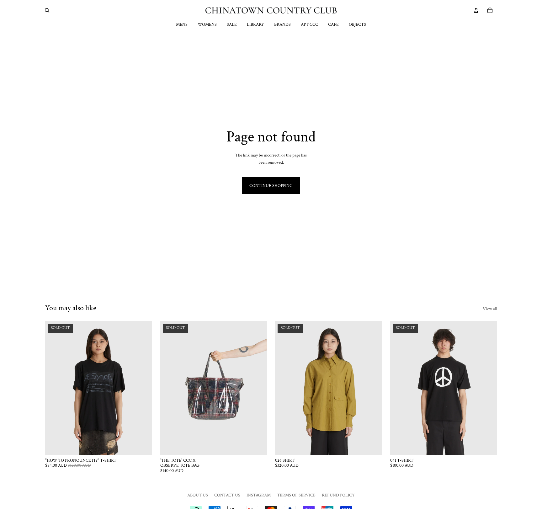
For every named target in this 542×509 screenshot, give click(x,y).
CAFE (333, 24)
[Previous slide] (54, 388)
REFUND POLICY (338, 495)
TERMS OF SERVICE (296, 495)
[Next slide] (142, 388)
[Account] (476, 10)
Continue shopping (271, 185)
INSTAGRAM (259, 495)
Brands (282, 24)
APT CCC (309, 24)
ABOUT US (197, 495)
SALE (232, 24)
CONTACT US (227, 495)
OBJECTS (357, 24)
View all (490, 309)
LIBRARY (255, 24)
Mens (182, 24)
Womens (207, 24)
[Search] (47, 10)
